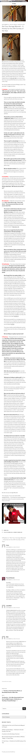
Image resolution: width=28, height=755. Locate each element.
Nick (7, 637)
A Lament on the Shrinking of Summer (11, 734)
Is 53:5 (12, 324)
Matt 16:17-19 (16, 227)
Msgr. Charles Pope (19, 24)
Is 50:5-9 (16, 316)
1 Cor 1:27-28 (13, 78)
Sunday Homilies (17, 532)
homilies (6, 530)
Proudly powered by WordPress (8, 751)
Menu (14, 3)
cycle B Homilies (8, 532)
